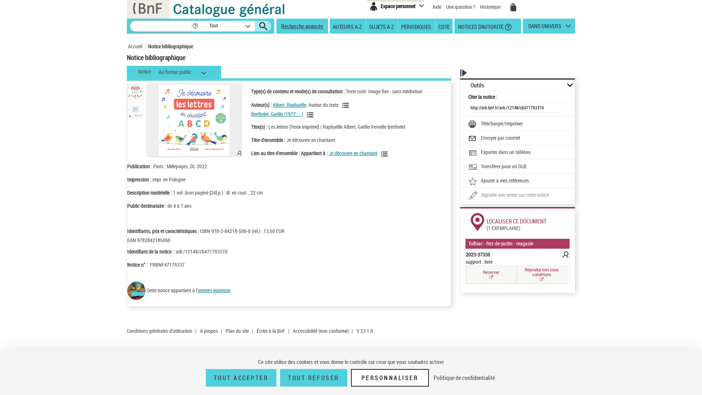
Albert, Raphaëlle (289, 104)
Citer (482, 96)
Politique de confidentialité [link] (464, 378)
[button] (195, 26)
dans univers (544, 28)
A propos (209, 330)
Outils (477, 85)
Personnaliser (390, 378)
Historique (491, 6)
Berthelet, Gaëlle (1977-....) (277, 113)
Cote (444, 26)
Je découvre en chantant (353, 153)
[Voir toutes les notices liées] (385, 154)
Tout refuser (313, 378)
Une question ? (461, 6)
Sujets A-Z (381, 26)
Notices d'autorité (480, 26)
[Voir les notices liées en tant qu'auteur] (346, 105)
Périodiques (416, 26)
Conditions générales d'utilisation (159, 330)
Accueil (135, 46)
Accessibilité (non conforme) (321, 330)
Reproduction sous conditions (542, 272)
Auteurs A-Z (347, 26)
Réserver (491, 272)
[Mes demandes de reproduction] (513, 7)
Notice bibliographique (170, 46)
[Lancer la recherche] (263, 26)
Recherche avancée (302, 26)
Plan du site (237, 330)
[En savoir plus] (565, 255)
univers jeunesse (214, 290)
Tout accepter (241, 378)
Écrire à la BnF (271, 330)
